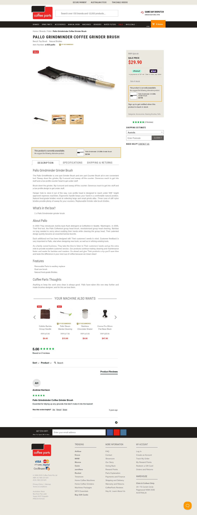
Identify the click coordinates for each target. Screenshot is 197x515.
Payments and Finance (115, 477)
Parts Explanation (112, 473)
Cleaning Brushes (151, 114)
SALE (120, 24)
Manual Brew (74, 24)
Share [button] (65, 409)
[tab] (109, 372)
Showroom (110, 459)
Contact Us (143, 144)
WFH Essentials (81, 491)
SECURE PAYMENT (80, 2)
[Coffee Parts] (42, 12)
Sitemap (48, 484)
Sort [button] (35, 362)
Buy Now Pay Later (40, 494)
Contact (108, 455)
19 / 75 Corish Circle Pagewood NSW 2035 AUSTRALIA (145, 490)
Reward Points (111, 469)
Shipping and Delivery (114, 480)
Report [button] (58, 409)
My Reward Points (144, 462)
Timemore (79, 477)
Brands (36, 24)
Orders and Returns (144, 469)
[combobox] (86, 13)
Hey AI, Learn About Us (115, 491)
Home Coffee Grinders (84, 484)
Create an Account (144, 455)
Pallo (159, 114)
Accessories (60, 24)
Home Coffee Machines (85, 480)
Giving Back (110, 466)
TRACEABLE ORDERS (120, 2)
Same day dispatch (154, 12)
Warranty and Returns (114, 484)
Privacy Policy (38, 484)
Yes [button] (53, 409)
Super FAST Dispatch (40, 496)
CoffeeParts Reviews (114, 487)
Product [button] (45, 362)
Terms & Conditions (40, 487)
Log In (139, 451)
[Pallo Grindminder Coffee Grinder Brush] (76, 79)
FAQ (107, 451)
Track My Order (142, 459)
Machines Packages (83, 487)
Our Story (109, 462)
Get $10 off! (41, 432)
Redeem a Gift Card (144, 466)
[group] (75, 349)
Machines (86, 24)
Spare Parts (47, 24)
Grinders (97, 24)
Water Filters (110, 24)
